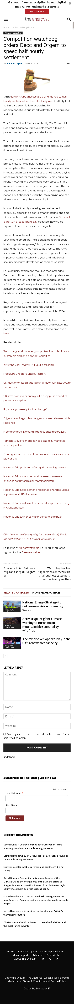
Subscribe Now (37, 11)
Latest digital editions (52, 951)
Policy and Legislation (23, 27)
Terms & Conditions (33, 981)
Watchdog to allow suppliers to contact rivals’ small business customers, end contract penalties (54, 574)
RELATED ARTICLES (16, 592)
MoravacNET (43, 988)
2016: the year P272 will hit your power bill (28, 364)
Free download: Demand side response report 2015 (34, 431)
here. (6, 333)
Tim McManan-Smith (14, 922)
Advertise (38, 955)
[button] (37, 7)
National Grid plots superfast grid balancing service (34, 467)
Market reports (21, 955)
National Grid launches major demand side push (32, 516)
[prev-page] (5, 656)
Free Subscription (27, 951)
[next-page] (11, 656)
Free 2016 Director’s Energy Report (24, 373)
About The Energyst (25, 958)
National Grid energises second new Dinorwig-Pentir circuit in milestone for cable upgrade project (35, 900)
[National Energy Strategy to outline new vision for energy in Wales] (12, 606)
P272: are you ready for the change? (25, 409)
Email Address (14, 793)
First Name (13, 805)
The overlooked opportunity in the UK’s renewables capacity (46, 641)
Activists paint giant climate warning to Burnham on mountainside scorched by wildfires (42, 625)
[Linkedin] (42, 959)
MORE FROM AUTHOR (46, 592)
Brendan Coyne (14, 63)
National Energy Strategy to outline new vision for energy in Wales (44, 606)
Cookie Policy (58, 981)
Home (6, 27)
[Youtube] (56, 959)
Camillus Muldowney (14, 855)
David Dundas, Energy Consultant (21, 844)
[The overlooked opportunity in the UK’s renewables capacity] (12, 643)
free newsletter (31, 552)
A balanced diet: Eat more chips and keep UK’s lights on (19, 572)
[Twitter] (49, 959)
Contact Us (52, 955)
